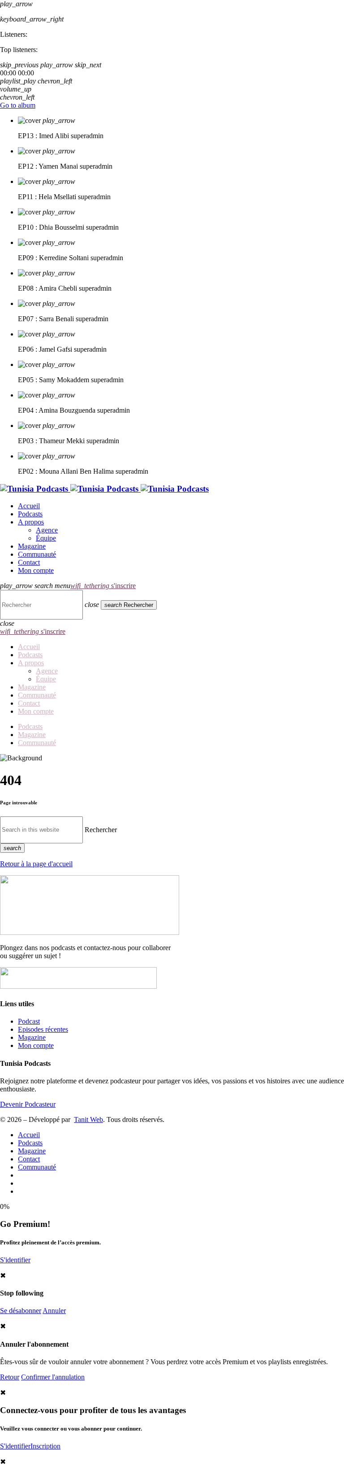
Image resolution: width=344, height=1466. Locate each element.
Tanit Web (88, 1119)
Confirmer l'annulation (53, 1377)
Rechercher (101, 829)
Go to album (17, 105)
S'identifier (15, 1260)
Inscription (45, 1446)
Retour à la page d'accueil (36, 864)
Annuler (54, 1310)
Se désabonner (20, 1310)
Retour (9, 1377)
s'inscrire (103, 585)
